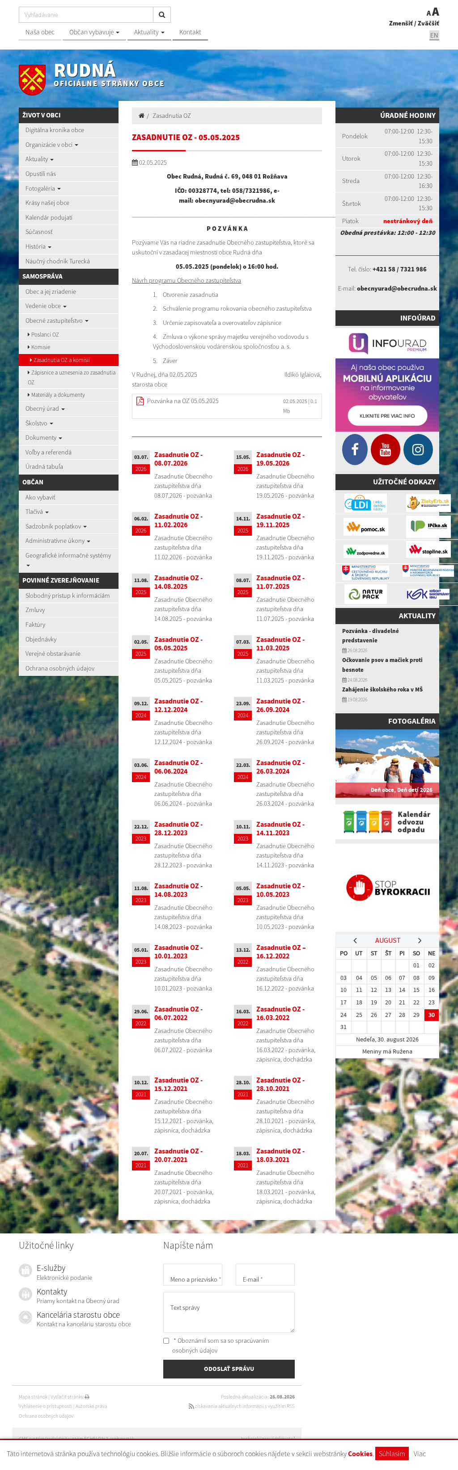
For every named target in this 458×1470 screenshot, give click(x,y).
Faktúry (35, 624)
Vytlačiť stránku (68, 1397)
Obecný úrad (42, 408)
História (36, 246)
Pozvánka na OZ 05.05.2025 (183, 401)
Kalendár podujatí (48, 217)
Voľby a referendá (48, 452)
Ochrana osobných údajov (59, 668)
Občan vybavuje (92, 32)
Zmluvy (35, 610)
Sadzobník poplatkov (53, 526)
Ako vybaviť (40, 497)
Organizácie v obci (49, 145)
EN (434, 35)
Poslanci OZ (44, 334)
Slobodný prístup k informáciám (67, 595)
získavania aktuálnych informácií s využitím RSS (244, 1406)
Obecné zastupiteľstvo (54, 320)
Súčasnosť (38, 232)
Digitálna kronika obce (54, 130)
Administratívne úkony (55, 541)
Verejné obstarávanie (53, 654)
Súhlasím (392, 1453)
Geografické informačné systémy (68, 555)
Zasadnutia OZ (172, 116)
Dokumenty (41, 437)
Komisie (40, 347)
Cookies (360, 1453)
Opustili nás (40, 174)
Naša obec (40, 32)
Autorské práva (91, 1406)
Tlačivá (34, 512)
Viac (420, 1453)
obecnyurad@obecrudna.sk (397, 288)
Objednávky (40, 639)
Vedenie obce (43, 306)
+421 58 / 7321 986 (400, 269)
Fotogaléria (40, 188)
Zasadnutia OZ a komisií (61, 360)
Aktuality (147, 32)
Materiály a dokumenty (57, 395)
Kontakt (190, 32)
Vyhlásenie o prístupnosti (45, 1406)
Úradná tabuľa (44, 466)
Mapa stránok (33, 1397)
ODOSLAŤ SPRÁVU (229, 1368)
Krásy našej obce (47, 203)
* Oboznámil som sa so (220, 1345)
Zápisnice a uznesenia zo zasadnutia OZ (71, 377)
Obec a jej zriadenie (50, 291)
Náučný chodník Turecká (57, 261)
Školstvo (37, 423)
